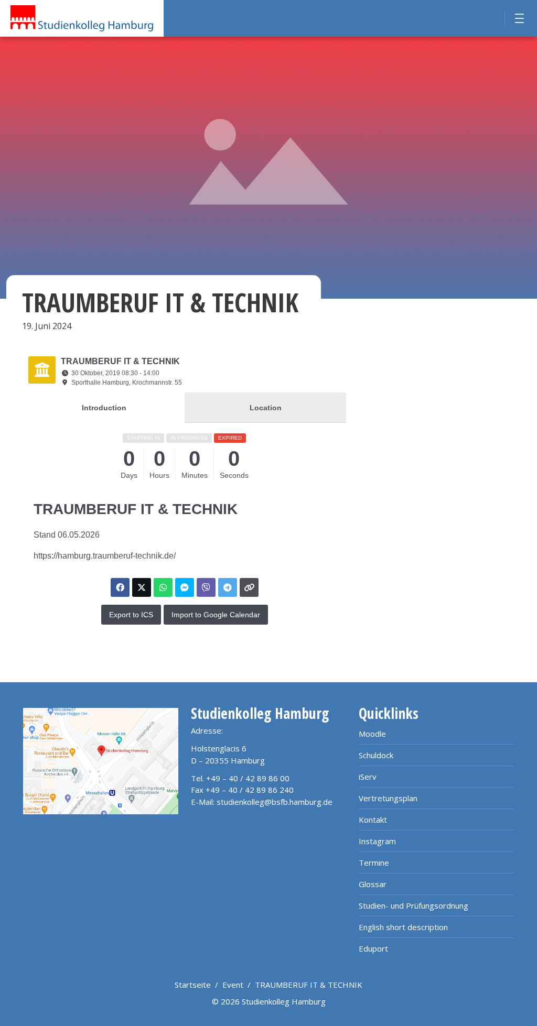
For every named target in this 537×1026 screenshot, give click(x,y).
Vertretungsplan (388, 798)
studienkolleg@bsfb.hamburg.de (274, 801)
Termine (374, 862)
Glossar (372, 884)
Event (232, 984)
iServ (368, 776)
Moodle (372, 733)
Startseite (193, 984)
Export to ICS (131, 614)
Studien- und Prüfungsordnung (413, 905)
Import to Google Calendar (215, 614)
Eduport (373, 948)
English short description (403, 927)
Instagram (377, 841)
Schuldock (376, 755)
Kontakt (373, 819)
